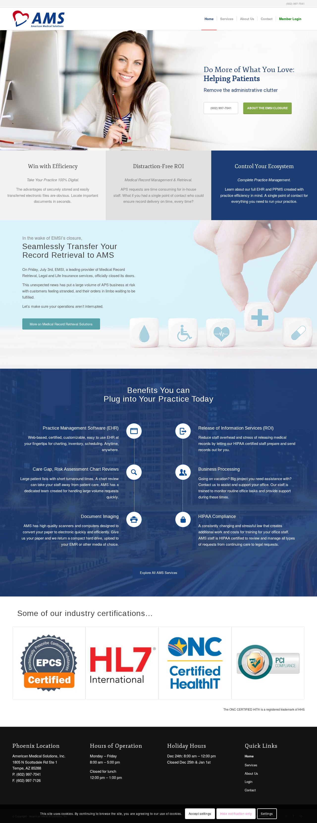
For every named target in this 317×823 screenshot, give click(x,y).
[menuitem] (209, 19)
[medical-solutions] (38, 19)
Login (248, 781)
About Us (251, 773)
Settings (267, 813)
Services (251, 765)
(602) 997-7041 (221, 108)
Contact (250, 790)
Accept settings (200, 813)
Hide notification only (236, 813)
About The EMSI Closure (267, 108)
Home (249, 756)
